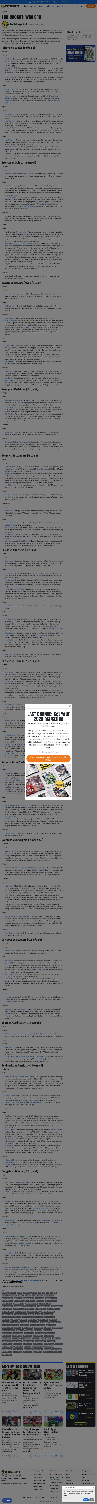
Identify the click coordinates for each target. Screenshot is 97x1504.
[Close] (94, 1488)
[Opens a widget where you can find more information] (7, 1500)
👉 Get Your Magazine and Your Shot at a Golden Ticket (49, 758)
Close (91, 1500)
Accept (86, 1500)
